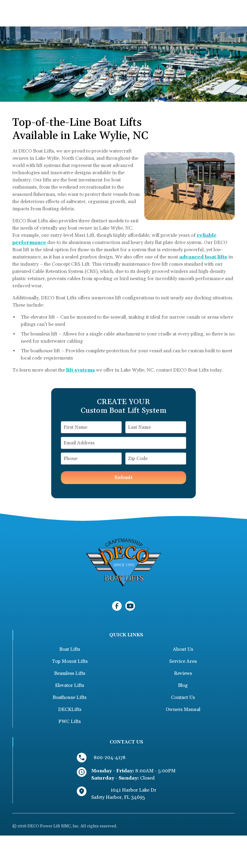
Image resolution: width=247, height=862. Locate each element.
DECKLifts (69, 709)
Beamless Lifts (69, 673)
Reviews (183, 673)
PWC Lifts (69, 721)
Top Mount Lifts (70, 661)
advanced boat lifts (203, 257)
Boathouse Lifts (69, 697)
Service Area (183, 661)
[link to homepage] (123, 562)
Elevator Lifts (69, 685)
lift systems (80, 370)
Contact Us (183, 697)
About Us (183, 649)
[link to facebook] (117, 606)
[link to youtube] (130, 606)
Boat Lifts (69, 649)
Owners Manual (183, 709)
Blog (183, 685)
